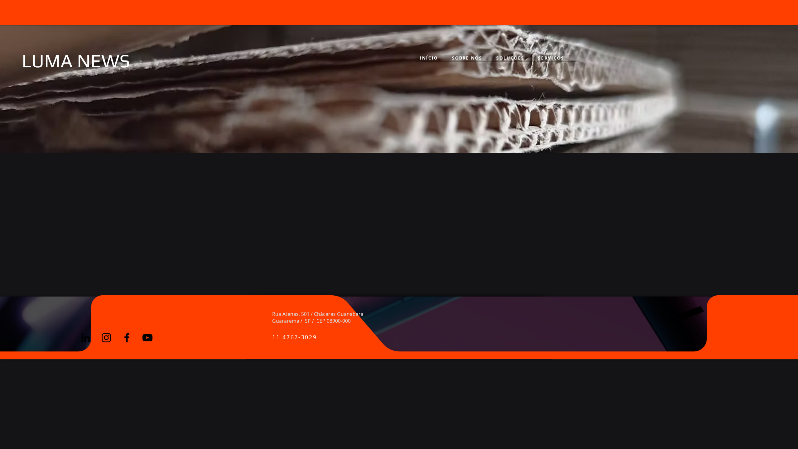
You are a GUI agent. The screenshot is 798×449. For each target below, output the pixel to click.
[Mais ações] (130, 126)
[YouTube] (147, 257)
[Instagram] (106, 257)
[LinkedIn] (85, 257)
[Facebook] (127, 257)
